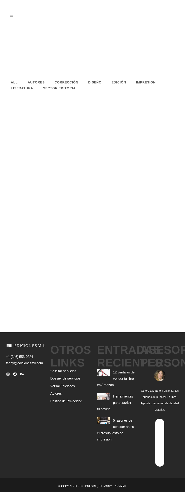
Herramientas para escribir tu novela (115, 402)
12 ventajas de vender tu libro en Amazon (115, 378)
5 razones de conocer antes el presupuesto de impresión (52, 202)
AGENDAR (160, 442)
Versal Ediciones (62, 386)
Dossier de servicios (65, 378)
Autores (56, 393)
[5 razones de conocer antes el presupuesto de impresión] (46, 125)
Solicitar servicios (63, 371)
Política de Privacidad (66, 401)
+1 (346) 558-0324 (19, 357)
